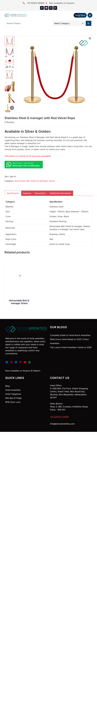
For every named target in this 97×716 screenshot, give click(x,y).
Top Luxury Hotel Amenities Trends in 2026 (71, 347)
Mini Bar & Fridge (13, 398)
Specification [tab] (13, 193)
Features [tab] (27, 193)
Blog (7, 386)
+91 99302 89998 (35, 3)
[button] (90, 38)
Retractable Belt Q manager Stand (19, 302)
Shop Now (80, 15)
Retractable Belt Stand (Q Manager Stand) (35, 181)
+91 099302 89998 (59, 416)
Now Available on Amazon (61, 3)
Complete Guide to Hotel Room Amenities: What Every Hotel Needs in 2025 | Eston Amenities (70, 339)
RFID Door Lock (12, 402)
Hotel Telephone (13, 394)
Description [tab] (40, 193)
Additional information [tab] (60, 193)
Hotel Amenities (12, 390)
